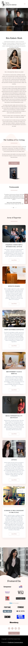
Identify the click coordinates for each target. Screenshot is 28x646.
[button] (14, 163)
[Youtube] (19, 628)
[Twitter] (9, 628)
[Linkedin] (16, 628)
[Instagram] (12, 628)
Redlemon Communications (15, 642)
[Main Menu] (25, 4)
